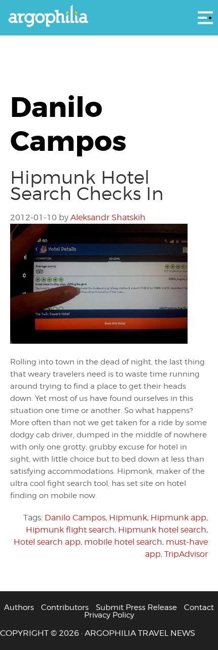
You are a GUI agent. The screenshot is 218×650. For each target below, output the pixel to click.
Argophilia (109, 16)
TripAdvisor (186, 554)
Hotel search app (47, 542)
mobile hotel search (123, 542)
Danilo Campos (75, 517)
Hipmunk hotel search (162, 530)
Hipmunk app (178, 517)
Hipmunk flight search (70, 530)
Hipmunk (128, 517)
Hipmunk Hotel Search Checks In (87, 185)
